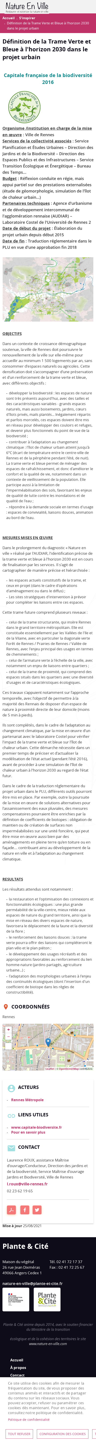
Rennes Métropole (27, 1099)
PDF (11, 1209)
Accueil (8, 18)
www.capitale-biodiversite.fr (36, 1127)
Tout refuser (19, 1434)
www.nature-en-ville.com (48, 1343)
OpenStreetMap (69, 1068)
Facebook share (24, 1209)
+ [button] (8, 1029)
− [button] (8, 1036)
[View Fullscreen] (8, 1046)
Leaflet (50, 1068)
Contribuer (85, 6)
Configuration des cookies (63, 1434)
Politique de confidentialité (29, 1420)
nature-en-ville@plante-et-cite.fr (32, 1283)
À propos (18, 1367)
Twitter (37, 1209)
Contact (17, 1375)
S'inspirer (27, 18)
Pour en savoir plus (28, 1132)
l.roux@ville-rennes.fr (27, 1184)
